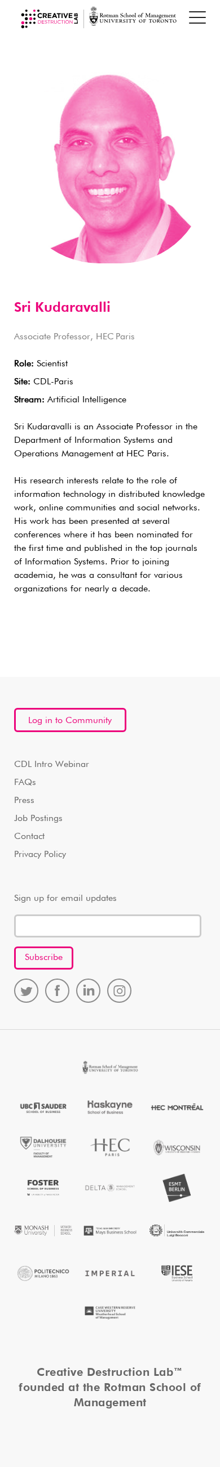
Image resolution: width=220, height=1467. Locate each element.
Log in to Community (70, 720)
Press (24, 800)
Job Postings (38, 818)
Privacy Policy (40, 854)
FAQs (25, 782)
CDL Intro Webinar (51, 764)
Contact (29, 836)
